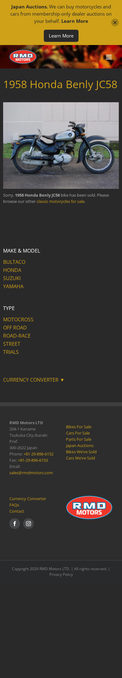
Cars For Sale (78, 433)
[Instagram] (28, 523)
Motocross (18, 319)
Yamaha (13, 286)
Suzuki (12, 278)
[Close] (115, 23)
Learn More (61, 36)
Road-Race (17, 335)
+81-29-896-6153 (33, 460)
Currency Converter (27, 498)
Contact (16, 511)
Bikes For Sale (78, 426)
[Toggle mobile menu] (109, 57)
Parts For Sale (78, 439)
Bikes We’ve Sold (81, 452)
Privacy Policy (61, 574)
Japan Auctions (80, 445)
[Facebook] (14, 523)
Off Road (15, 327)
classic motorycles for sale (60, 201)
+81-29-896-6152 (38, 454)
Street (11, 343)
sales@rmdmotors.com (31, 472)
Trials (11, 352)
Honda (12, 270)
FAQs (14, 505)
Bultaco (14, 262)
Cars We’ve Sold (80, 458)
